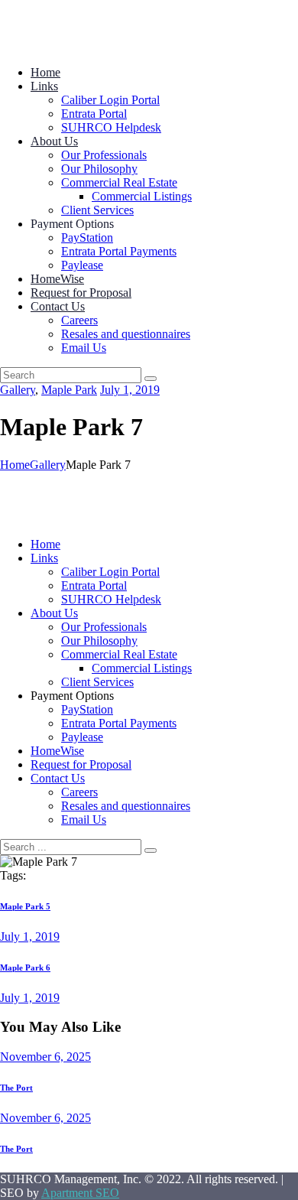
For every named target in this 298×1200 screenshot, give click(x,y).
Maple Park (69, 389)
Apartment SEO (80, 1192)
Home (15, 464)
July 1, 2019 (130, 389)
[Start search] (150, 850)
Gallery (17, 389)
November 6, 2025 (45, 1056)
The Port (16, 1087)
